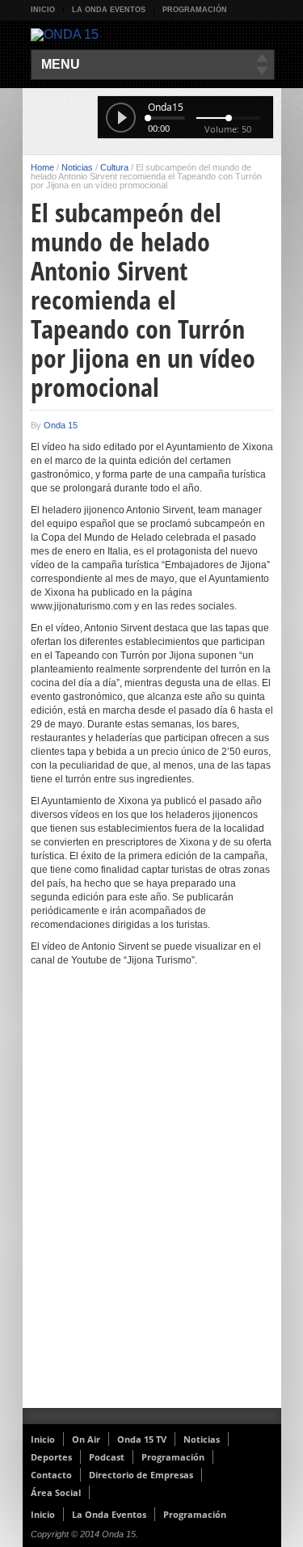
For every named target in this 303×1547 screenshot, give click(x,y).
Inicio (43, 10)
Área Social (56, 1492)
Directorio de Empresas (141, 1475)
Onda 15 (61, 425)
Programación (194, 10)
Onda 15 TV (141, 1439)
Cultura (114, 167)
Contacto (51, 1475)
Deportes (51, 1457)
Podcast (106, 1457)
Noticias (77, 167)
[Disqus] (152, 1198)
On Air (86, 1439)
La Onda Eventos (108, 10)
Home (42, 167)
